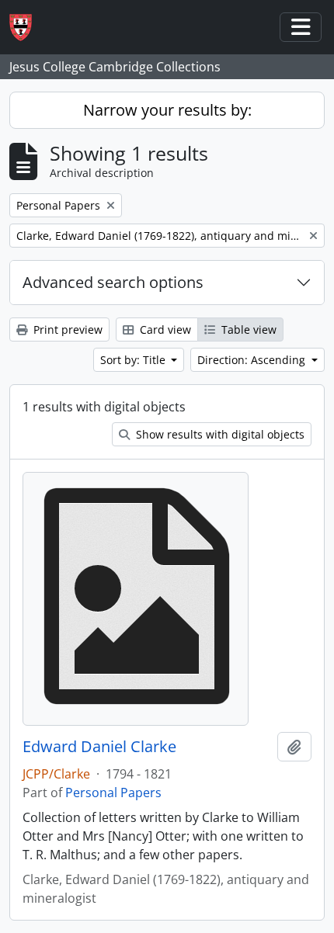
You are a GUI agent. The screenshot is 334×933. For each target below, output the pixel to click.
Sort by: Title (134, 359)
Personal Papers (113, 792)
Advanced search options (113, 282)
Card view (164, 329)
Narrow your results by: (167, 109)
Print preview (66, 329)
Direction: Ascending (252, 359)
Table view (247, 329)
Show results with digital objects (218, 434)
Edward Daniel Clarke (99, 746)
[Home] (26, 27)
